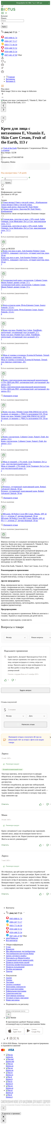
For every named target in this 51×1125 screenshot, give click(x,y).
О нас (8, 947)
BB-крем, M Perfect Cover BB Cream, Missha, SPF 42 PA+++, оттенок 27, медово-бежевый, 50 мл (23, 519)
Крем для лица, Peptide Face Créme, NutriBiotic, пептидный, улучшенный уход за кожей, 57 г (20, 336)
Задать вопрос (25, 690)
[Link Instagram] (11, 1039)
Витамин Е (10, 81)
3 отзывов (5, 150)
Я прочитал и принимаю (11, 1113)
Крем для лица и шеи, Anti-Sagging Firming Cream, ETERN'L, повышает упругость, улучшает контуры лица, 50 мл (25, 259)
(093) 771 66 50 (10, 45)
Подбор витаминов (14, 969)
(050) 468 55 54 (10, 52)
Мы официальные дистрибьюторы (20, 951)
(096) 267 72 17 (10, 41)
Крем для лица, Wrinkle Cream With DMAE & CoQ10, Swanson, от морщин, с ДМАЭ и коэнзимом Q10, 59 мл (24, 417)
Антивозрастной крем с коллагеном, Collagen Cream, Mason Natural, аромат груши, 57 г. (23, 286)
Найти (4, 27)
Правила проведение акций (17, 962)
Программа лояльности (16, 987)
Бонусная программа (15, 989)
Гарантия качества (13, 993)
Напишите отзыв (10, 396)
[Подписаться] (8, 1014)
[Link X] (17, 1039)
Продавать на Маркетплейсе (18, 958)
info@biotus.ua (12, 938)
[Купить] (3, 242)
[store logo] (8, 10)
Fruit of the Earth (10, 148)
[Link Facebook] (7, 1039)
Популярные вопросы (15, 995)
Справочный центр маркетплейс (20, 960)
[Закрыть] (3, 1108)
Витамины (10, 79)
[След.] (3, 110)
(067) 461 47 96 (10, 55)
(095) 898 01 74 (10, 38)
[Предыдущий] (3, 106)
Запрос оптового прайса (16, 956)
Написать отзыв (27, 724)
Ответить (5, 804)
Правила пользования (15, 967)
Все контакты (11, 940)
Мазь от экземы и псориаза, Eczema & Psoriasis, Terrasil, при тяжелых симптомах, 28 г (24, 361)
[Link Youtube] (14, 1039)
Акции (9, 978)
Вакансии (10, 949)
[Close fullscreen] (3, 118)
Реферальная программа (16, 991)
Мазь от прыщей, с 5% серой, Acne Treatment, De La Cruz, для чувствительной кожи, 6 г (25, 467)
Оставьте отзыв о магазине (17, 998)
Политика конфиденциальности (19, 965)
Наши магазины (13, 1000)
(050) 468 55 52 (10, 48)
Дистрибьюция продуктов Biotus (20, 953)
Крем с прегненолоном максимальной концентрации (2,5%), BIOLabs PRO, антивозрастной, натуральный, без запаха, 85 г (25, 389)
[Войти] (2, 58)
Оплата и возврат (13, 984)
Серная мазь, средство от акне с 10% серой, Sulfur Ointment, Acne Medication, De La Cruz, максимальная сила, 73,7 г (23, 228)
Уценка (9, 980)
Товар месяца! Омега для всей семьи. (16, 205)
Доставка (10, 982)
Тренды (9, 971)
